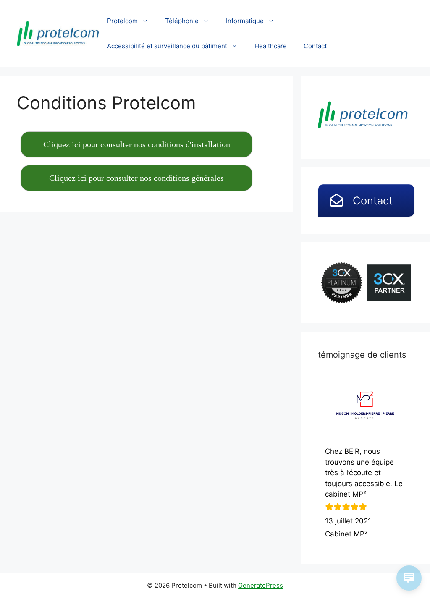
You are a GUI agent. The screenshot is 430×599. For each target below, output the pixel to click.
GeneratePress (260, 585)
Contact (315, 46)
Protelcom (122, 21)
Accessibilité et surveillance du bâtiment (167, 46)
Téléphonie (182, 21)
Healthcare (270, 46)
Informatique (245, 21)
